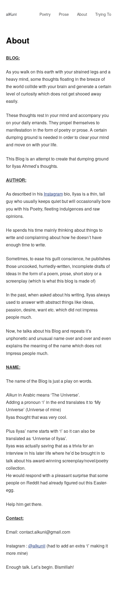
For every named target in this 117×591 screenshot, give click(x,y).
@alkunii (36, 546)
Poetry (45, 14)
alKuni (11, 14)
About (82, 14)
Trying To (103, 14)
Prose (64, 14)
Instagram (53, 194)
